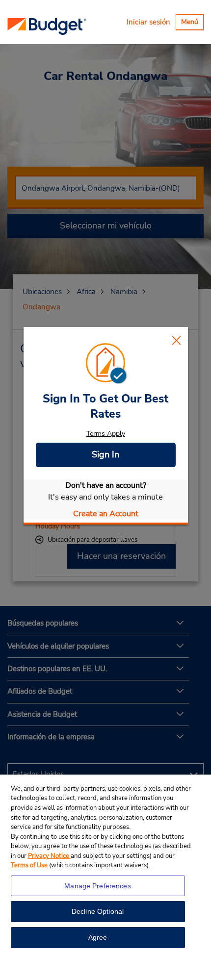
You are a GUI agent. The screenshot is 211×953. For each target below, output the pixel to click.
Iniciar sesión (148, 22)
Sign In (105, 454)
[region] (105, 864)
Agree (97, 937)
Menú (192, 23)
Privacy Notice (49, 856)
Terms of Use (29, 865)
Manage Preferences (97, 886)
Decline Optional (98, 911)
